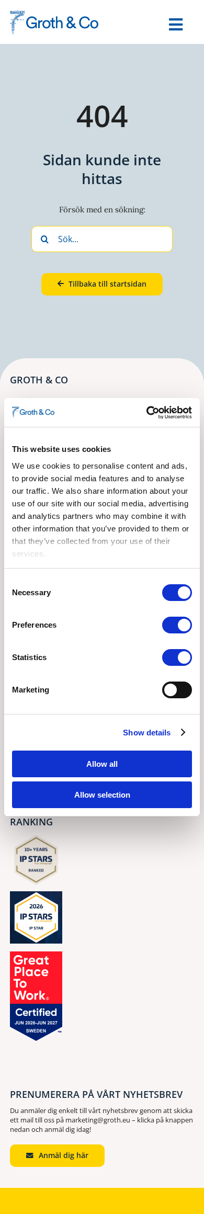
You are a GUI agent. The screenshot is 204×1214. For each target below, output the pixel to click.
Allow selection (102, 794)
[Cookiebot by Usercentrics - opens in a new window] (146, 412)
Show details (147, 732)
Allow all (102, 763)
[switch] (177, 625)
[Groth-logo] (54, 14)
